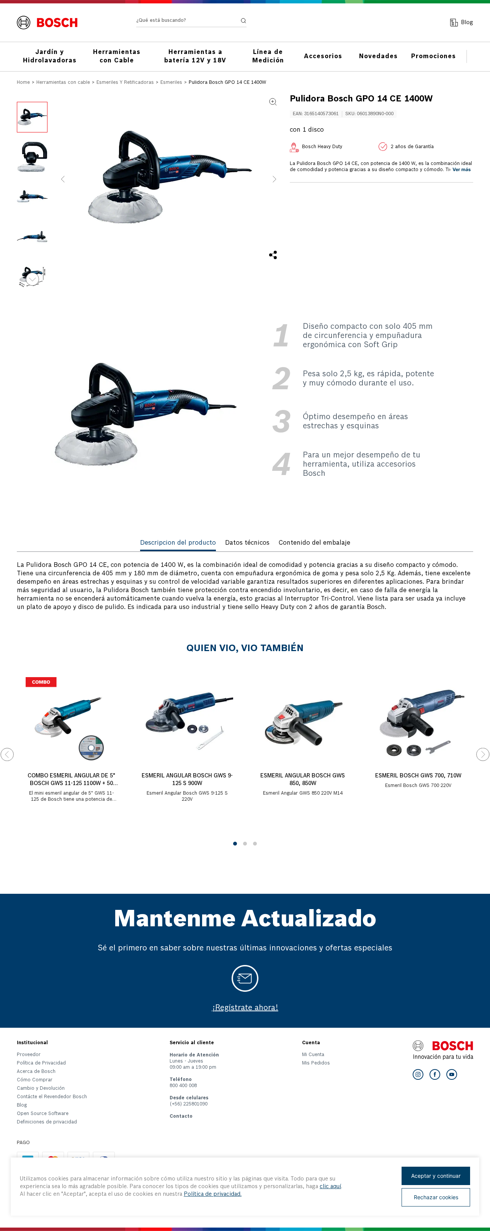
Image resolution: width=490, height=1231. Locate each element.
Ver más (461, 169)
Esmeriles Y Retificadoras (125, 82)
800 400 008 (183, 1086)
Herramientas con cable (63, 82)
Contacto (181, 1116)
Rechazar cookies (436, 1197)
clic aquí (330, 1186)
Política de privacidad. (213, 1194)
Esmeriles (171, 82)
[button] (169, 179)
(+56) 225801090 (188, 1104)
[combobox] (191, 22)
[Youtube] (451, 1074)
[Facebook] (435, 1074)
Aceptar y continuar (436, 1175)
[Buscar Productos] (243, 21)
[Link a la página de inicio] (23, 83)
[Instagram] (418, 1074)
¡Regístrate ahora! (245, 1008)
